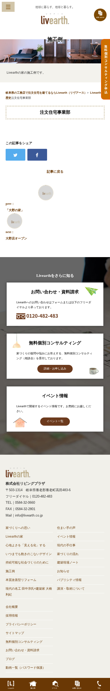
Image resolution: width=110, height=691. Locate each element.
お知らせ (63, 571)
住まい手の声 (66, 528)
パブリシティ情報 (69, 580)
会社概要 (12, 607)
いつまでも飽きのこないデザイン (29, 554)
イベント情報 (66, 536)
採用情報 (12, 615)
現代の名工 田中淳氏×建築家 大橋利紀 (29, 591)
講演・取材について (71, 588)
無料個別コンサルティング (24, 642)
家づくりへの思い (18, 528)
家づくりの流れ (68, 554)
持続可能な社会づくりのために (27, 562)
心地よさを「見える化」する (26, 545)
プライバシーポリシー (21, 624)
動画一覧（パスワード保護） (26, 667)
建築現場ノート (68, 562)
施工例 (10, 571)
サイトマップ (15, 633)
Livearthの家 (14, 536)
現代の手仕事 (66, 545)
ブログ (10, 659)
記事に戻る (55, 171)
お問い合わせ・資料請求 (22, 650)
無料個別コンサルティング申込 (106, 69)
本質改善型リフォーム (21, 580)
